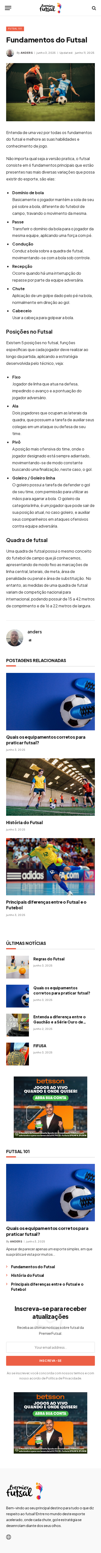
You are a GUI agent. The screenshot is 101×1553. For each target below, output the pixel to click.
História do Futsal (24, 822)
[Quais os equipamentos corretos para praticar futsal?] (50, 701)
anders (27, 52)
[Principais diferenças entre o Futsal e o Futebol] (50, 867)
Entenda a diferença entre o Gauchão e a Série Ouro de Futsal (59, 1022)
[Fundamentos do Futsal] (50, 92)
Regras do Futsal (48, 958)
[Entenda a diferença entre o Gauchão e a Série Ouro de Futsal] (17, 1025)
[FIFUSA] (17, 1054)
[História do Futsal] (50, 787)
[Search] (93, 8)
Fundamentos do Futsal (33, 1266)
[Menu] (8, 8)
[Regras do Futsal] (17, 967)
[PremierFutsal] (50, 8)
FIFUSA (39, 1045)
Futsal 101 (15, 28)
